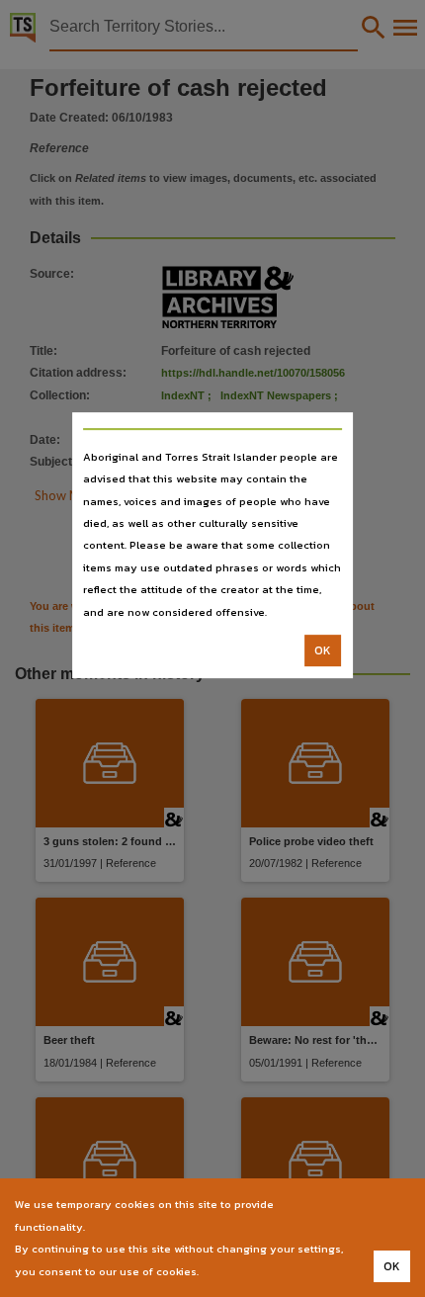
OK (322, 650)
